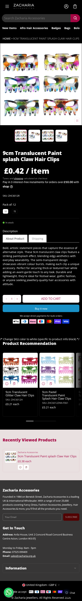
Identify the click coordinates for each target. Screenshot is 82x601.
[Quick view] (7, 383)
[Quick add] (14, 383)
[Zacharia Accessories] (23, 6)
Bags (67, 28)
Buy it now (41, 308)
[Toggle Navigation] (7, 6)
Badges (56, 28)
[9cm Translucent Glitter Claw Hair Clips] (20, 370)
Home (7, 38)
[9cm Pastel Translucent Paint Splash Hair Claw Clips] (56, 370)
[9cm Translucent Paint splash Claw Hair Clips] (41, 460)
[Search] (75, 18)
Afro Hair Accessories (34, 28)
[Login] (66, 6)
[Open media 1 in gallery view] (21, 136)
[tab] (15, 239)
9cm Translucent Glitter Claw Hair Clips (20, 393)
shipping (18, 178)
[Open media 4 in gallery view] (48, 136)
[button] (75, 6)
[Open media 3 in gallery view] (34, 136)
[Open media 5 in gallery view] (61, 136)
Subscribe (71, 517)
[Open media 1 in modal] (41, 84)
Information (16, 568)
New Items (9, 28)
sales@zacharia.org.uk (23, 556)
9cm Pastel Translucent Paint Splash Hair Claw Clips (56, 395)
